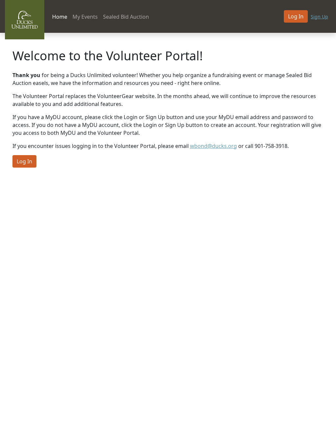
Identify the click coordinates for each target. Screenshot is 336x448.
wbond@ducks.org (213, 146)
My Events (85, 16)
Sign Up (319, 16)
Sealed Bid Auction (126, 16)
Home (59, 16)
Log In (296, 16)
